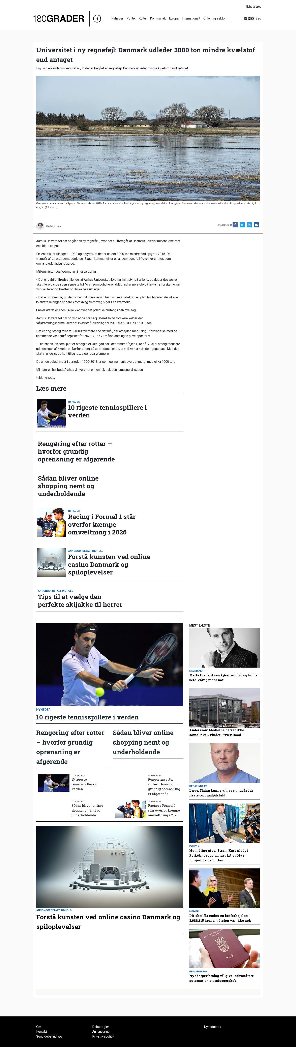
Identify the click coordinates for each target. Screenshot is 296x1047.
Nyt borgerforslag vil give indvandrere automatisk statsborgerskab (221, 978)
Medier (194, 911)
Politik (131, 18)
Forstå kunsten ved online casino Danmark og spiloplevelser (109, 564)
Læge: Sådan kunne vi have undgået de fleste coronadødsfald (221, 792)
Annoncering (101, 1032)
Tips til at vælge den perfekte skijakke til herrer (80, 600)
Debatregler (100, 1027)
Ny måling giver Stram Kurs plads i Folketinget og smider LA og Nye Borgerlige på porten (218, 855)
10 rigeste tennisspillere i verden (107, 411)
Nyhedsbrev (253, 6)
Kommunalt (158, 18)
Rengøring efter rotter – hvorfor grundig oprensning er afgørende (76, 451)
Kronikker (196, 670)
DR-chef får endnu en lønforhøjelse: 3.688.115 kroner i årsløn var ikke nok (220, 918)
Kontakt (41, 1032)
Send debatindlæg (49, 1036)
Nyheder (117, 18)
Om (38, 1027)
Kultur (143, 18)
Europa (174, 18)
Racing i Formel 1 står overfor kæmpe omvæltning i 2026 (102, 524)
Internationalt (191, 18)
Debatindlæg (198, 786)
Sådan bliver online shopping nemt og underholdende (68, 485)
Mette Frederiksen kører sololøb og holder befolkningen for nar (224, 677)
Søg (258, 18)
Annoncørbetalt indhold (85, 550)
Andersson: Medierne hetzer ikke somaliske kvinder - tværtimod (216, 732)
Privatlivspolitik (103, 1036)
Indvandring (198, 971)
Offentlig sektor (214, 18)
